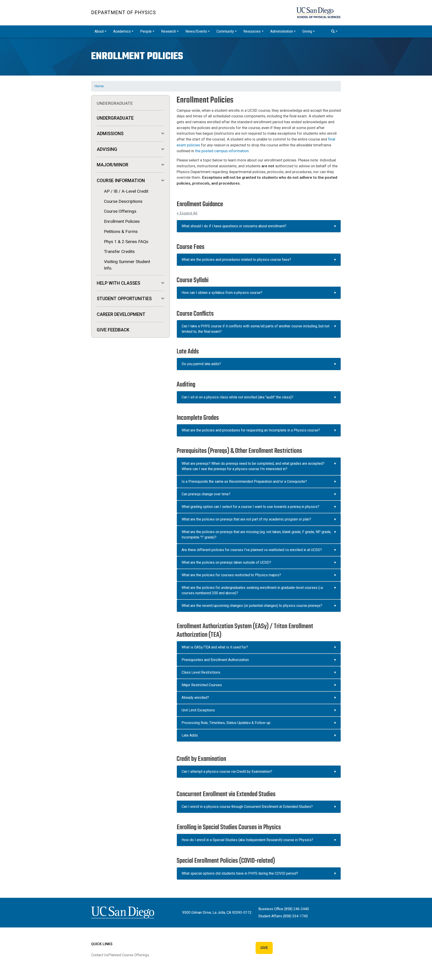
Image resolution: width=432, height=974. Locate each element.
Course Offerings (120, 211)
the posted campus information (222, 151)
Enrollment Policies (122, 221)
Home (99, 86)
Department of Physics (123, 12)
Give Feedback (113, 330)
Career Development (121, 314)
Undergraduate (115, 118)
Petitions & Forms (121, 231)
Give (264, 948)
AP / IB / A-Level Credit (126, 191)
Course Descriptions (123, 201)
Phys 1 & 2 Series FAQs (126, 241)
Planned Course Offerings (128, 955)
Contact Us (99, 955)
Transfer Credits (119, 251)
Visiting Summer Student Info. (127, 265)
